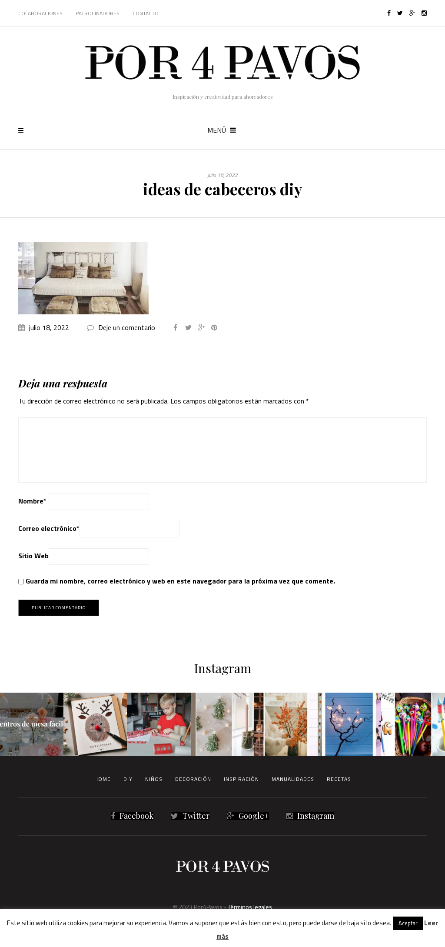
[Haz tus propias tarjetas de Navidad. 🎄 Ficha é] (95, 724)
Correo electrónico (49, 528)
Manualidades (293, 779)
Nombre (32, 501)
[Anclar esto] (214, 327)
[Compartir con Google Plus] (201, 327)
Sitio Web (33, 555)
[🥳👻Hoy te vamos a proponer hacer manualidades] (349, 724)
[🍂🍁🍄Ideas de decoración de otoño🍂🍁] (286, 724)
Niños (154, 779)
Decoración (193, 779)
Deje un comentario (126, 327)
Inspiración (241, 779)
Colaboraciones (40, 13)
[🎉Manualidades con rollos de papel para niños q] (158, 724)
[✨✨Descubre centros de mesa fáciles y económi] (31, 724)
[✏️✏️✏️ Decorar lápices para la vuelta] (413, 724)
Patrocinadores (98, 13)
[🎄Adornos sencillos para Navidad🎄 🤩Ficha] (222, 724)
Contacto (146, 13)
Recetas (339, 779)
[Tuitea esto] (188, 327)
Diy (128, 779)
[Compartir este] (175, 327)
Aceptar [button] (408, 923)
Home (102, 779)
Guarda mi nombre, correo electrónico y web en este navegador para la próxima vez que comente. (180, 581)
